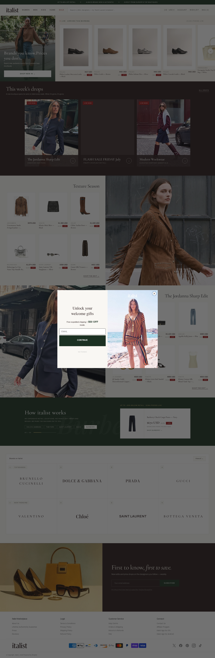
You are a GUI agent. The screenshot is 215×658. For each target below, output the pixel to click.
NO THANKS (82, 352)
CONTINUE (82, 340)
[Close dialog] (154, 293)
